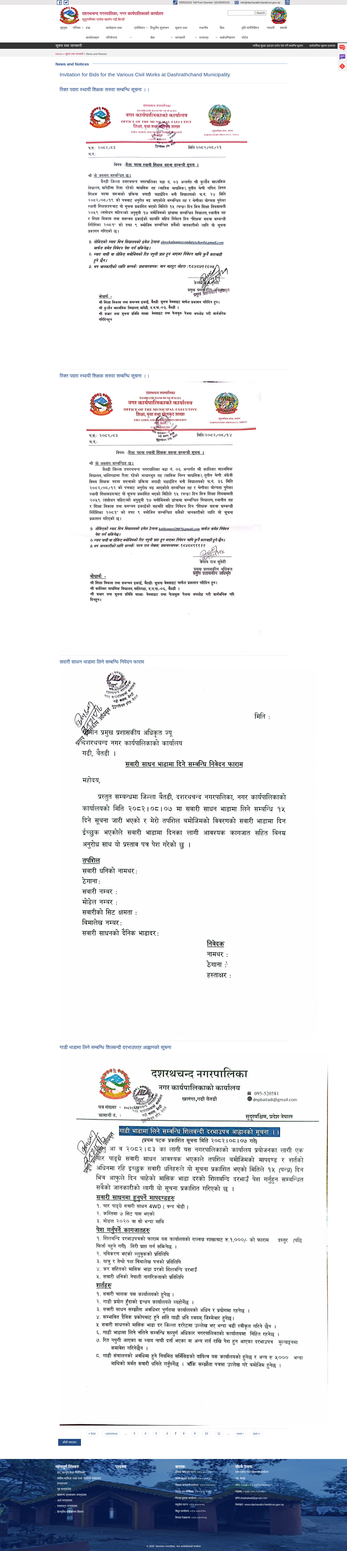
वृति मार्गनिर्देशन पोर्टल (250, 32)
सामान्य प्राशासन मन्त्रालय (71, 1495)
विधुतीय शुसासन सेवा (159, 32)
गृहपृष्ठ (63, 28)
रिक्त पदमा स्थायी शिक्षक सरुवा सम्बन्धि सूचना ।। (105, 89)
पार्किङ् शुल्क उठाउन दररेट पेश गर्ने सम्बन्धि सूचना (244, 45)
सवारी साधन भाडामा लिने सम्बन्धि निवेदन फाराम (102, 662)
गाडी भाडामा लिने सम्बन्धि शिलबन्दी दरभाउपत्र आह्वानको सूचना (115, 1047)
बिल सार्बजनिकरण (227, 32)
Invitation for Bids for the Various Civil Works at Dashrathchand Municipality (145, 74)
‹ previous (111, 1433)
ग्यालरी (271, 28)
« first (92, 1433)
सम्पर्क (283, 28)
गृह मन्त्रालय (64, 1489)
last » (256, 1433)
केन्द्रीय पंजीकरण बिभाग (70, 1512)
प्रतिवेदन (139, 28)
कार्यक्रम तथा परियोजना (114, 32)
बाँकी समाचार (69, 1442)
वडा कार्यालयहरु (92, 32)
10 (206, 1433)
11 (218, 1433)
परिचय (76, 28)
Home (58, 53)
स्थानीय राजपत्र (204, 32)
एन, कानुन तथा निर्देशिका (71, 1472)
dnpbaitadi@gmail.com (254, 1497)
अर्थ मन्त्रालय (64, 1500)
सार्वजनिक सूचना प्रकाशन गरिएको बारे (296, 45)
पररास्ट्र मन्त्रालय (67, 1506)
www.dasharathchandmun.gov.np (264, 1504)
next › (240, 1433)
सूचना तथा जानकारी (181, 32)
